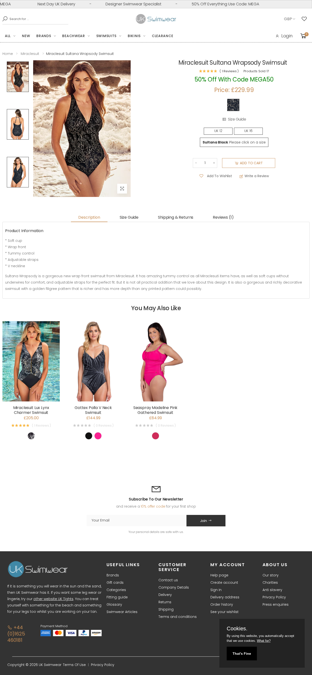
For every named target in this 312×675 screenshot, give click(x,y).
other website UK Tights (53, 598)
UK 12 (218, 131)
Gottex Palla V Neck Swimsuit (93, 410)
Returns (164, 602)
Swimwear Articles (122, 611)
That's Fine (242, 653)
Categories (116, 589)
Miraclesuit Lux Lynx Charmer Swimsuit (31, 410)
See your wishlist (224, 611)
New (26, 35)
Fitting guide (117, 597)
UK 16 (248, 131)
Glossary (114, 604)
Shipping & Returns (175, 217)
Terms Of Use (74, 664)
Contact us (168, 580)
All (8, 35)
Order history (221, 604)
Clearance (162, 35)
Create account (224, 582)
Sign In (216, 589)
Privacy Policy (274, 597)
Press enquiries (276, 604)
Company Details (173, 587)
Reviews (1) (223, 217)
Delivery (165, 594)
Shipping (166, 609)
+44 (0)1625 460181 (16, 634)
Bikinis (134, 35)
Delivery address (224, 597)
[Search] (3, 18)
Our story (271, 575)
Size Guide (237, 119)
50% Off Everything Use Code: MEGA (213, 4)
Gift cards (115, 582)
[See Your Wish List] (305, 19)
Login (286, 36)
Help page (219, 575)
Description (89, 217)
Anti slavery (272, 589)
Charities (270, 582)
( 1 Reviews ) (229, 71)
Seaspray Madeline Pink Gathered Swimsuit (155, 410)
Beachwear (73, 35)
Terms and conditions (177, 616)
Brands (43, 35)
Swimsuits (106, 35)
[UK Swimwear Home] (156, 19)
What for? (264, 641)
